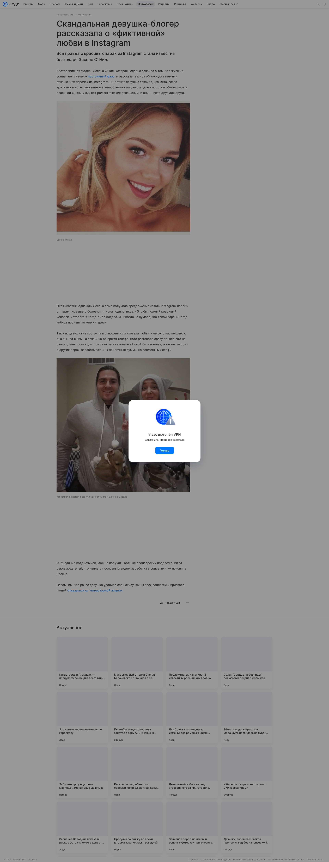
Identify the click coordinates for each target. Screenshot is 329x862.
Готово (164, 450)
